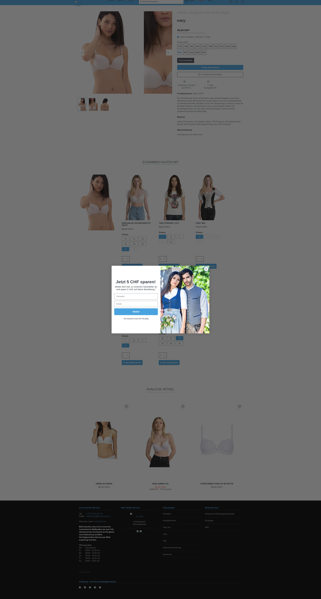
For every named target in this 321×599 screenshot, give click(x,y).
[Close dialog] (206, 269)
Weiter (136, 311)
